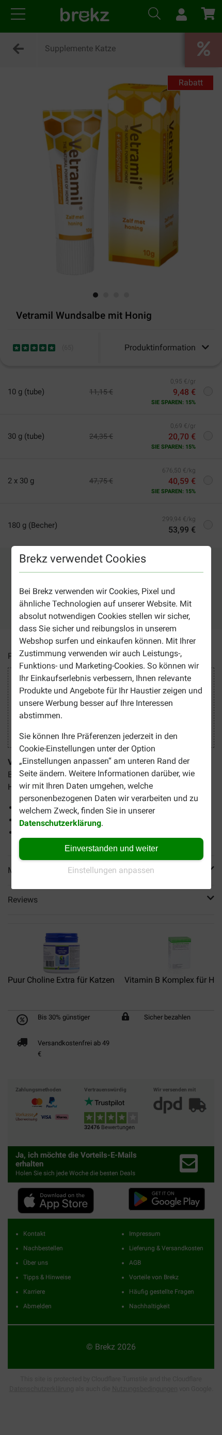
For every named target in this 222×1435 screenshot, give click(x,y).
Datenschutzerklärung (60, 823)
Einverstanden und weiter (111, 848)
